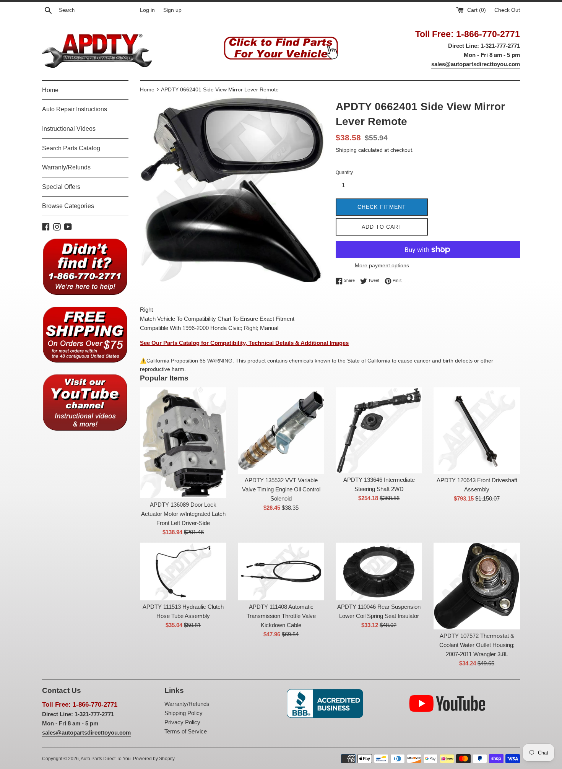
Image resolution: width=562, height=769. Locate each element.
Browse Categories (68, 206)
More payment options (382, 265)
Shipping (346, 150)
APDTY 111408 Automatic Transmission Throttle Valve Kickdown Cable (281, 615)
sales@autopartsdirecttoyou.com (475, 64)
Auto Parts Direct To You (106, 758)
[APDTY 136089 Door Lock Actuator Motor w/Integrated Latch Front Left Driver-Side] (183, 443)
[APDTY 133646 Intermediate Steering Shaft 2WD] (379, 430)
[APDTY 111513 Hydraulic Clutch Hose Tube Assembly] (183, 571)
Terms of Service (185, 731)
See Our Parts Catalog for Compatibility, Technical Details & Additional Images (244, 343)
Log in (147, 10)
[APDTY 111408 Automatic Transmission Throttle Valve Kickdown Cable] (281, 571)
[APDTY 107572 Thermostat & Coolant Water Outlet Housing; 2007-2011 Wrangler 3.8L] (477, 586)
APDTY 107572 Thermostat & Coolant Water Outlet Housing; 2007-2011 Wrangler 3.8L (477, 644)
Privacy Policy (182, 722)
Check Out (507, 10)
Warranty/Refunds (66, 167)
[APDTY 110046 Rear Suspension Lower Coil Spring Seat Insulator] (379, 571)
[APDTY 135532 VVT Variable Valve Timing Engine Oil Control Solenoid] (281, 430)
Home (50, 90)
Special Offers (61, 187)
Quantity (344, 172)
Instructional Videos (69, 128)
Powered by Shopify (154, 758)
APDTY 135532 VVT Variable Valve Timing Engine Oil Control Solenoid (281, 489)
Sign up (172, 10)
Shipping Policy (183, 713)
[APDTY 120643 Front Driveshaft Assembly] (477, 430)
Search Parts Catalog (71, 148)
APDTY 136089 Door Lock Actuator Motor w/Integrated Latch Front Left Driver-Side (183, 513)
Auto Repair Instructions (74, 109)
